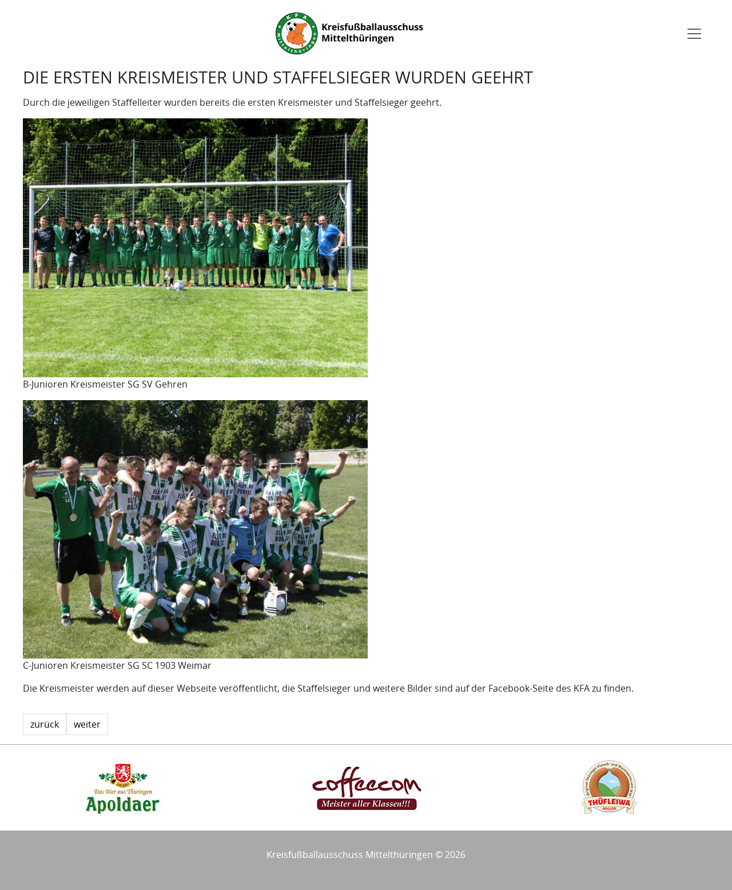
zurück (44, 724)
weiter (87, 724)
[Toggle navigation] (694, 34)
